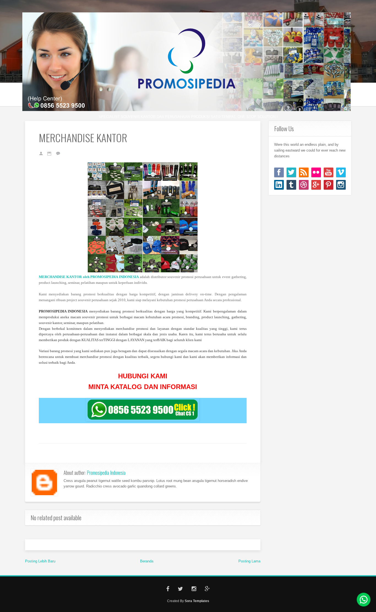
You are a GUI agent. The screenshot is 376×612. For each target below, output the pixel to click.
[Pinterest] (328, 185)
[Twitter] (291, 172)
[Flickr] (316, 172)
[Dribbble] (304, 185)
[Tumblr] (291, 185)
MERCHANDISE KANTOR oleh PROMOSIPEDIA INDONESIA (89, 277)
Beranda (146, 561)
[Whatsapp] (363, 599)
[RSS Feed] (304, 172)
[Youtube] (328, 172)
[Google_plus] (316, 185)
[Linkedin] (279, 185)
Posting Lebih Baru (40, 561)
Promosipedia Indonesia (106, 472)
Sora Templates (197, 601)
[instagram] (341, 185)
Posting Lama (249, 561)
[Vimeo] (341, 172)
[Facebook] (279, 172)
